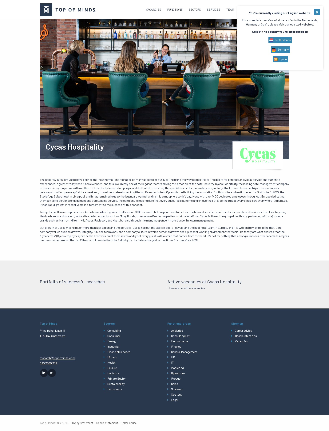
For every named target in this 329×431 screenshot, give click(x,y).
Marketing (177, 368)
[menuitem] (153, 9)
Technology (114, 389)
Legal (174, 400)
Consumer (113, 336)
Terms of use (129, 422)
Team (230, 9)
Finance (176, 346)
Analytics (177, 330)
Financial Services (118, 352)
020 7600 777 (48, 363)
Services (213, 9)
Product (176, 378)
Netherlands (283, 40)
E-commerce (179, 341)
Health (111, 362)
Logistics (113, 373)
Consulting (114, 330)
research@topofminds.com (57, 358)
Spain (283, 59)
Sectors (195, 9)
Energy (111, 341)
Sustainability (116, 384)
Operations (178, 373)
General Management (184, 352)
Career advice (243, 330)
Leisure (112, 368)
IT (172, 362)
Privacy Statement (82, 422)
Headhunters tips (246, 336)
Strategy (176, 394)
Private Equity (116, 378)
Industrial (113, 346)
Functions (175, 9)
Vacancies (153, 9)
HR (173, 357)
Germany (283, 49)
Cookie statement (107, 422)
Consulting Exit (181, 336)
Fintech (112, 357)
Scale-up (176, 389)
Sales (174, 384)
